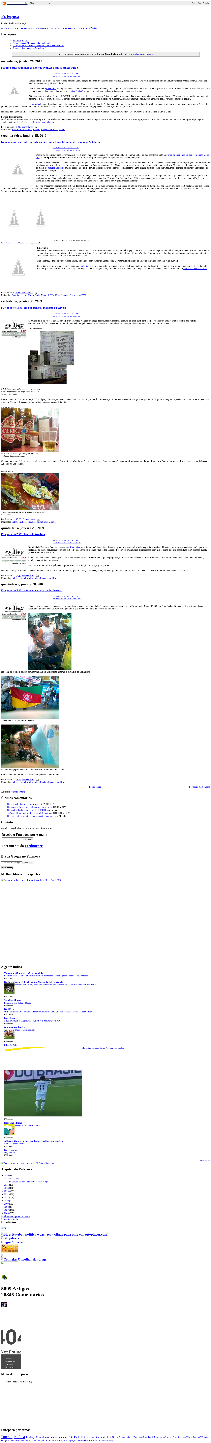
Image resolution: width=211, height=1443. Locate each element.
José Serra (112, 1437)
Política (19, 1437)
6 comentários (28, 779)
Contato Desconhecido (14, 1143)
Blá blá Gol (9, 1009)
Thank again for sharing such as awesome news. (29, 807)
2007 (6, 1210)
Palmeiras (63, 1437)
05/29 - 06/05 (13, 1178)
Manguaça (159, 1437)
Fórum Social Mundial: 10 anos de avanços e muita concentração (39, 67)
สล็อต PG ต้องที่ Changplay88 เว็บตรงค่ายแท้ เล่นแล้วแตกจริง (32, 1020)
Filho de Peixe (11, 1045)
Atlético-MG (126, 1437)
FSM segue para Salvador (42, 122)
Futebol (36, 129)
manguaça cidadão (74, 1440)
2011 (6, 1197)
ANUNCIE (83, 28)
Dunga (4, 1440)
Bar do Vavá (96, 1440)
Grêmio (176, 1437)
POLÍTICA (14, 28)
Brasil (150, 1437)
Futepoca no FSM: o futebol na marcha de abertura (31, 590)
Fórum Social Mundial (22, 129)
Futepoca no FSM (49, 129)
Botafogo (205, 1437)
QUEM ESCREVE (50, 28)
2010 (6, 1200)
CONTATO (62, 28)
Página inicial (95, 787)
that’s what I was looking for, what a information (29, 813)
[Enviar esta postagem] (35, 127)
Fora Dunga (37, 1440)
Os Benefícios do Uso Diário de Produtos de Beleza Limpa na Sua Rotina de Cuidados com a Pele (48, 1011)
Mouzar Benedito (56, 168)
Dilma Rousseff (193, 1437)
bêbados (87, 1440)
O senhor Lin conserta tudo (27, 1125)
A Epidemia (73, 547)
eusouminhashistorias (14, 1027)
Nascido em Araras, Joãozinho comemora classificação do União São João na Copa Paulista (56, 984)
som (10, 1440)
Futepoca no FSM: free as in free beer (23, 534)
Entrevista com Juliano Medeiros (18, 1003)
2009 (6, 1204)
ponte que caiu (86, 266)
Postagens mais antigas (199, 787)
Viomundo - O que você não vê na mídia (23, 973)
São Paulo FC (77, 1437)
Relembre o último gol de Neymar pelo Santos (103, 1048)
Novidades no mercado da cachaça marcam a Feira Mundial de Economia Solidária (50, 141)
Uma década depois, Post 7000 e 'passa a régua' (28, 1181)
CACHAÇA (24, 28)
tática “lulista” (77, 91)
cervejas (23, 295)
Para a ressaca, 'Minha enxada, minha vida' (32, 43)
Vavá (104, 1440)
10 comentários (28, 519)
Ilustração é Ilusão (13, 1123)
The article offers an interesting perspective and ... (29, 816)
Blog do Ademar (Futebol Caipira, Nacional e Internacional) (33, 982)
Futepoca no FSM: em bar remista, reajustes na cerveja (33, 307)
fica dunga (110, 1441)
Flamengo (138, 1437)
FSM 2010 (51, 88)
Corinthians (42, 1437)
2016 (6, 1175)
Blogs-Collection (13, 1242)
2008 (6, 1207)
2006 (6, 1213)
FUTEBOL (5, 28)
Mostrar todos (205, 1161)
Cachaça (22, 522)
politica (62, 129)
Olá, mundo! (10, 1152)
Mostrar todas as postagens (138, 54)
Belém (15, 522)
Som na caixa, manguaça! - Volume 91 (30, 48)
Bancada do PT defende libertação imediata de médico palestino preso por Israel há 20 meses (46, 975)
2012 (6, 1194)
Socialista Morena (13, 1000)
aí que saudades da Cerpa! (195, 268)
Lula (145, 1437)
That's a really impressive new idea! (23, 804)
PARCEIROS (73, 28)
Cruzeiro (168, 1437)
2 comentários (26, 292)
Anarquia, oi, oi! (20, 40)
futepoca (64, 295)
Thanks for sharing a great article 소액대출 (26, 810)
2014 (6, 1188)
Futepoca (10, 16)
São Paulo (100, 1437)
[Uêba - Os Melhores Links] (9, 1251)
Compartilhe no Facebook (67, 76)
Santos (53, 1437)
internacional (18, 1440)
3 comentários (26, 127)
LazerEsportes (11, 1018)
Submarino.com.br (9, 1219)
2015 (6, 1185)
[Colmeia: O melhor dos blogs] (23, 1259)
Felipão (27, 1440)
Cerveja (15, 295)
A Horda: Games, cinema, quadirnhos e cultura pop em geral (33, 1141)
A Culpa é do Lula (56, 1440)
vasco (183, 1437)
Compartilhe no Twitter (66, 73)
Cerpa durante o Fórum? (10, 243)
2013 (6, 1191)
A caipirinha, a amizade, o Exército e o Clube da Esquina (38, 45)
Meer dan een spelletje (25, 1030)
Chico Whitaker (36, 104)
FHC (45, 1440)
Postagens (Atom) (17, 792)
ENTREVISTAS (36, 28)
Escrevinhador (11, 1150)
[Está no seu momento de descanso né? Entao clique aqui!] (28, 1163)
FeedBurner (34, 846)
